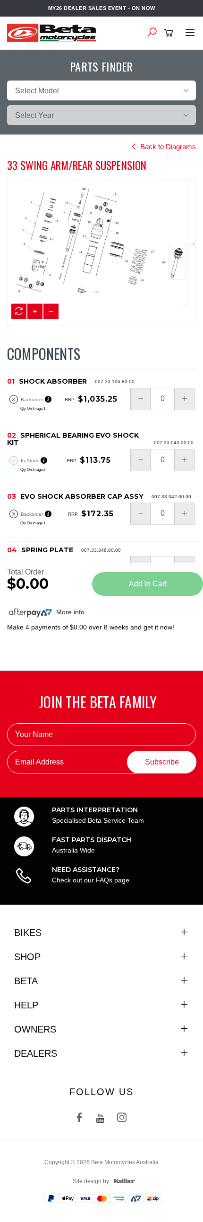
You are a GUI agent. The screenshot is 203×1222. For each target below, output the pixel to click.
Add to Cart (148, 584)
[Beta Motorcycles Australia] (54, 32)
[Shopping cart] (170, 33)
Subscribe (162, 762)
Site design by (91, 1181)
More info (69, 612)
